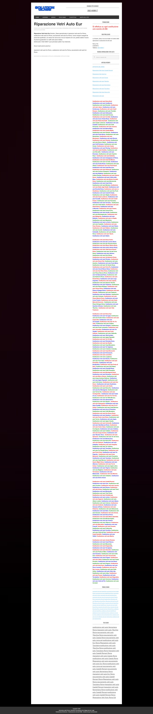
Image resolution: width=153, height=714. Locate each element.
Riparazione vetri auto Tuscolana (101, 88)
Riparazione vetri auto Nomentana (101, 85)
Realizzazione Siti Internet (61, 712)
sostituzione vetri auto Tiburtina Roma (105, 616)
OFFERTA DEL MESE (98, 67)
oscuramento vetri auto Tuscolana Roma (103, 599)
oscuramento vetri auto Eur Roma (52, 28)
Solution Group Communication (90, 712)
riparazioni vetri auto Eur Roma (71, 28)
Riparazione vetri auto (44, 8)
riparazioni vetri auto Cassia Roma (111, 603)
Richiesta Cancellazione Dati (77, 710)
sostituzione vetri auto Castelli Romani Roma (101, 612)
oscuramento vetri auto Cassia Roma (100, 591)
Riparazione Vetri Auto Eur (99, 74)
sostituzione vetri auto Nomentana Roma (104, 614)
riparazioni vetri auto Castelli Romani (99, 605)
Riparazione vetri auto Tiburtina (101, 81)
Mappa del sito (88, 710)
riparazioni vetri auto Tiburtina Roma (107, 609)
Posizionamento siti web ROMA (75, 712)
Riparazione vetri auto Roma (61, 56)
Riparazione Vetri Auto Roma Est (101, 92)
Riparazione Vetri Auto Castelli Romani (103, 70)
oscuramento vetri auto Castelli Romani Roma (104, 593)
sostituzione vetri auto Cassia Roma (105, 658)
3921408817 (92, 10)
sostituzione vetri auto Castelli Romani (109, 610)
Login (93, 710)
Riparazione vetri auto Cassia (100, 77)
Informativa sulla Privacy (64, 710)
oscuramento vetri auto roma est (99, 597)
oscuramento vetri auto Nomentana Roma (109, 595)
